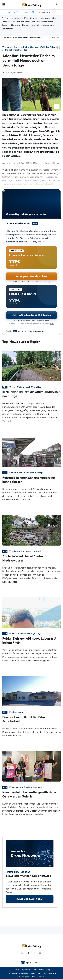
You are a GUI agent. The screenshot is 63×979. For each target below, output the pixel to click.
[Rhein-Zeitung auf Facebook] (28, 953)
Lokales (17, 18)
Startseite (6, 18)
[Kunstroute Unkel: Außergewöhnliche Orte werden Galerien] (31, 765)
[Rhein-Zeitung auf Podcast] (40, 953)
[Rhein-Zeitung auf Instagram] (34, 953)
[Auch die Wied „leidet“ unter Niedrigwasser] (31, 529)
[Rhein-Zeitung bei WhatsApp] (22, 953)
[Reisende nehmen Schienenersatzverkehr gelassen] (31, 451)
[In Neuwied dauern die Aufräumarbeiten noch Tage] (31, 365)
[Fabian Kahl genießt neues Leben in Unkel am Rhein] (31, 612)
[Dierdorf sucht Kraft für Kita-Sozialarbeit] (31, 690)
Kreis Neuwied (30, 18)
